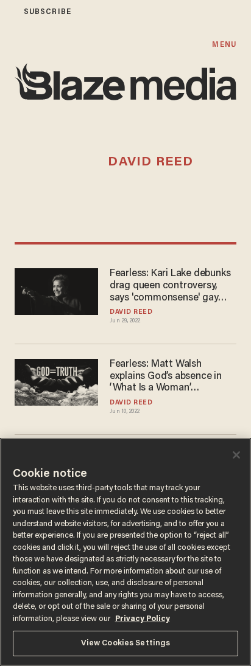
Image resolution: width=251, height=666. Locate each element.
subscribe (47, 12)
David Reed (131, 312)
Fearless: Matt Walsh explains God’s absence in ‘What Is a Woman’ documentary (166, 377)
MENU (224, 45)
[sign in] (8, 12)
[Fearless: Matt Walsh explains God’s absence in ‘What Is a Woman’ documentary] (56, 380)
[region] (125, 552)
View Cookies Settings (126, 643)
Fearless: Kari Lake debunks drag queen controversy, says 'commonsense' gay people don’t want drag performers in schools (170, 286)
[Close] (236, 455)
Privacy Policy (142, 619)
